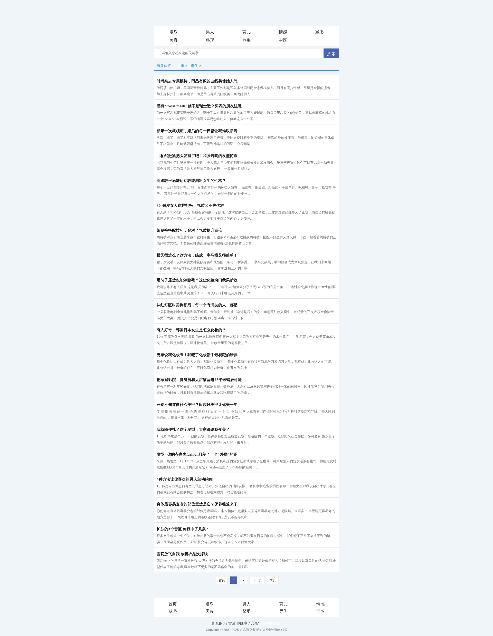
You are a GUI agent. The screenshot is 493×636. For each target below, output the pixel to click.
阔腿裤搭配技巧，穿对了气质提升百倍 (189, 230)
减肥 (319, 32)
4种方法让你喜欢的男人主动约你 (185, 479)
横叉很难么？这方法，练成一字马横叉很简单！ (197, 255)
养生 (246, 40)
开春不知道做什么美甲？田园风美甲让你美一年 (197, 405)
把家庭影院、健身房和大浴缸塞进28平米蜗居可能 (199, 380)
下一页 (257, 580)
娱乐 (173, 32)
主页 (180, 66)
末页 (273, 580)
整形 (210, 40)
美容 (173, 40)
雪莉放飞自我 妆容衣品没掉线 (182, 554)
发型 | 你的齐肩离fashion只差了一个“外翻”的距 (197, 454)
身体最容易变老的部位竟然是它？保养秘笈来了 (197, 504)
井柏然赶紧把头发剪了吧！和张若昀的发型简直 (197, 156)
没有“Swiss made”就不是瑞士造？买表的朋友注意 (199, 106)
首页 (172, 604)
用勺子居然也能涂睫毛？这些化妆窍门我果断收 (197, 280)
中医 (283, 40)
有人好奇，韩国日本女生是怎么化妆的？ (191, 330)
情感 (283, 32)
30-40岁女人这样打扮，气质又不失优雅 (190, 205)
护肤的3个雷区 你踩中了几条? (182, 529)
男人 (210, 32)
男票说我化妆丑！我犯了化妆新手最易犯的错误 (197, 355)
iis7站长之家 (271, 623)
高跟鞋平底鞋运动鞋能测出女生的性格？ (191, 181)
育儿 (246, 32)
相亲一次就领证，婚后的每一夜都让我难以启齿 (197, 131)
